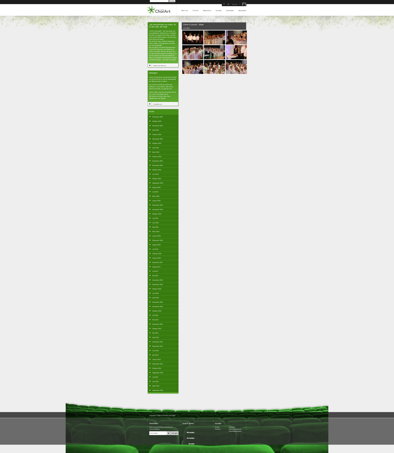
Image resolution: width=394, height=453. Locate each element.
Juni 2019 (155, 223)
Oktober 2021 (156, 178)
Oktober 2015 (156, 311)
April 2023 (155, 148)
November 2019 (157, 209)
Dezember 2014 (157, 324)
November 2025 (157, 117)
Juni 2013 (155, 350)
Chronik (195, 11)
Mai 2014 (155, 333)
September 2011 (157, 390)
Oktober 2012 (156, 368)
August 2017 (156, 267)
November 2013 (157, 346)
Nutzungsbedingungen (235, 431)
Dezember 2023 (157, 139)
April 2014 (155, 337)
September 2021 (157, 183)
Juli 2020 (155, 192)
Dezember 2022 (157, 161)
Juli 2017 (155, 271)
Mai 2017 (155, 275)
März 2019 (155, 231)
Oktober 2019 (156, 214)
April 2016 (155, 298)
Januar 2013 (156, 359)
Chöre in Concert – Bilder (193, 25)
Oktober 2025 (156, 121)
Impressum (232, 427)
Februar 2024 (156, 134)
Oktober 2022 (156, 170)
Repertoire (207, 11)
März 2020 (155, 196)
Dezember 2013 (157, 342)
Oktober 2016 (156, 289)
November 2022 (157, 165)
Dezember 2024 (157, 125)
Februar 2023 (156, 156)
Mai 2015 (155, 320)
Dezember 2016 (157, 280)
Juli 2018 (155, 249)
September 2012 (157, 372)
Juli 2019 (155, 218)
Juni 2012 (155, 381)
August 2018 (156, 245)
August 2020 (156, 187)
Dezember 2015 (157, 302)
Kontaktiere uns (157, 104)
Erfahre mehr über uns (159, 65)
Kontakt (219, 11)
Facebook (217, 429)
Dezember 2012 (157, 364)
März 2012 (155, 386)
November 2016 (157, 284)
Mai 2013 (155, 355)
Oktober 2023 (156, 143)
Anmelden (230, 11)
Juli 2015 (155, 315)
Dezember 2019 (157, 205)
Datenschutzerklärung (235, 429)
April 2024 (155, 130)
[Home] (161, 10)
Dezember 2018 (157, 240)
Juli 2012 (155, 377)
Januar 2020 (156, 200)
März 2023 (155, 152)
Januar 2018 (156, 258)
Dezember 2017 (157, 262)
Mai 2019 (155, 227)
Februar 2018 (156, 253)
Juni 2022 (155, 174)
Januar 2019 (156, 236)
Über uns (184, 11)
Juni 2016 (155, 293)
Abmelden (242, 11)
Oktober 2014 (156, 328)
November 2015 (157, 306)
